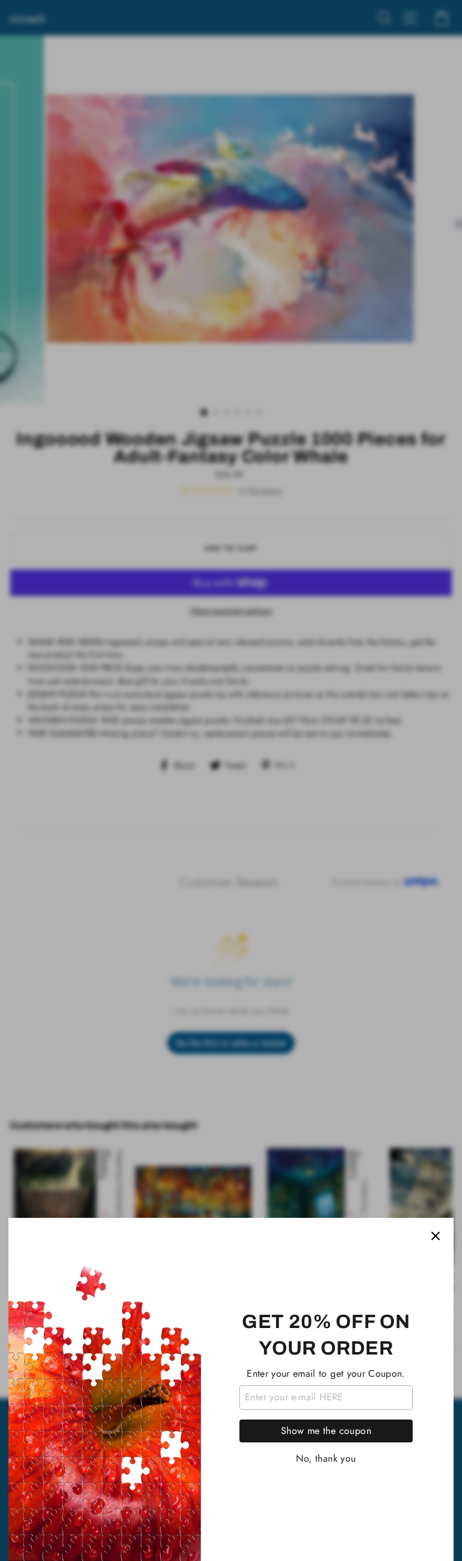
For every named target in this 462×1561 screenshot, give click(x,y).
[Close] (435, 1235)
